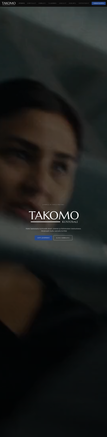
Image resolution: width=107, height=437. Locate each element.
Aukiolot (62, 3)
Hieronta (72, 3)
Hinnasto (42, 3)
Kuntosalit (31, 3)
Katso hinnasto (62, 238)
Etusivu (22, 3)
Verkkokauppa (98, 3)
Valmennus (52, 3)
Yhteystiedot (84, 3)
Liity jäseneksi (43, 238)
